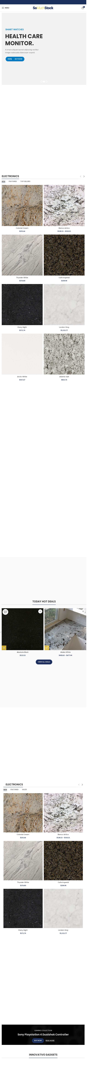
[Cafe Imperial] (64, 253)
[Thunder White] (22, 253)
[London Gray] (64, 303)
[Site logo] (43, 8)
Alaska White (65, 651)
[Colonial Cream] (22, 204)
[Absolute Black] (22, 628)
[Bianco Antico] (64, 204)
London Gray (64, 326)
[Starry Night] (22, 303)
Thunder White (22, 276)
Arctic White (22, 375)
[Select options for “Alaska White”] (47, 646)
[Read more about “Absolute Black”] (4, 646)
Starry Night (22, 326)
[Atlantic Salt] (64, 352)
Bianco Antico (64, 226)
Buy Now (38, 1039)
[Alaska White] (65, 628)
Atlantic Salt (64, 375)
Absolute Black (22, 651)
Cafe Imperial (64, 276)
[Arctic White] (22, 352)
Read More (50, 1039)
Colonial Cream (22, 226)
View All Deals (44, 660)
